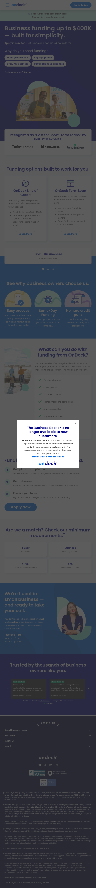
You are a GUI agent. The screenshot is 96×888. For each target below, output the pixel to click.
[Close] (76, 423)
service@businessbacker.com (48, 456)
